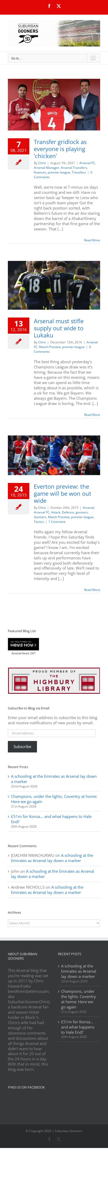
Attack (55, 512)
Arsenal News (20, 653)
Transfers (79, 172)
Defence (68, 512)
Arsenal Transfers (74, 167)
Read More (92, 240)
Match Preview (50, 347)
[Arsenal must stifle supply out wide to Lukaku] (54, 285)
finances (40, 172)
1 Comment (57, 521)
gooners (82, 512)
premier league (59, 172)
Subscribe (22, 746)
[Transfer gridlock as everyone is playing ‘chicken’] (54, 104)
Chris (42, 163)
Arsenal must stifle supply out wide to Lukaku (59, 328)
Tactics (39, 521)
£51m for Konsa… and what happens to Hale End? (51, 819)
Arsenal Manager (46, 167)
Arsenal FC (87, 163)
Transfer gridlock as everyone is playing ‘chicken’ (60, 149)
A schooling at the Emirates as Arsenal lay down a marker (54, 779)
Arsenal (88, 507)
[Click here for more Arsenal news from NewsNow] (23, 644)
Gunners (40, 517)
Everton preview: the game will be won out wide (62, 493)
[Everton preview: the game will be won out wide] (54, 455)
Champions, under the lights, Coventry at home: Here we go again (54, 799)
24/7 (32, 653)
